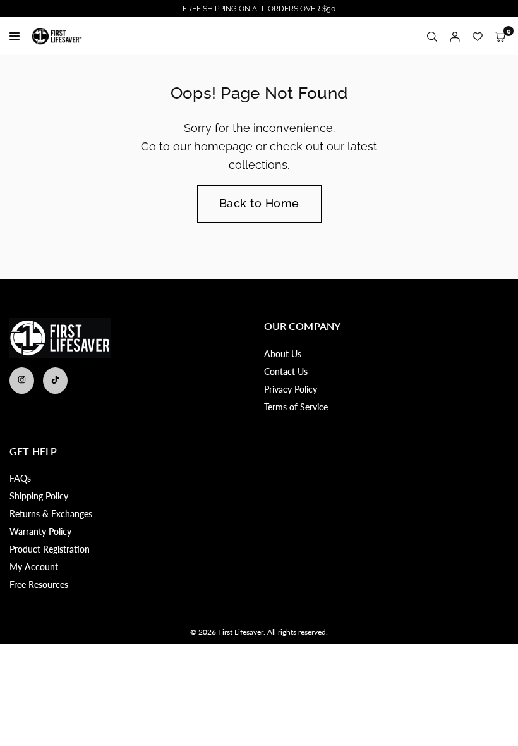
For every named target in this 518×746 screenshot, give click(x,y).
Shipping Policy (38, 496)
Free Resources (38, 584)
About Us (282, 353)
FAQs (20, 478)
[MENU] (17, 36)
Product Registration (49, 549)
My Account (33, 566)
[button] (500, 36)
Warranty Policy (40, 531)
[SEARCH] (432, 36)
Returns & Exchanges (50, 513)
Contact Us (286, 371)
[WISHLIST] (477, 36)
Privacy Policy (290, 389)
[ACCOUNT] (454, 36)
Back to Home (259, 203)
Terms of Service (296, 406)
